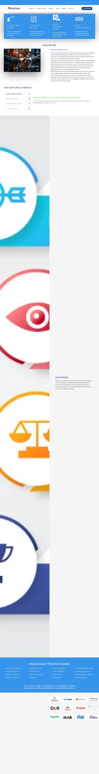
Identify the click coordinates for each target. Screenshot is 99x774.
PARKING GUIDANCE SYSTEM (83, 671)
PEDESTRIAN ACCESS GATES (36, 674)
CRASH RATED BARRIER (59, 668)
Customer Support (82, 2)
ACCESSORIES (33, 677)
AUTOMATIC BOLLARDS (35, 668)
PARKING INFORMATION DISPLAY (85, 674)
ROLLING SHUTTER (34, 671)
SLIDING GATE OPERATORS (13, 674)
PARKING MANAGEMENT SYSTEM (84, 668)
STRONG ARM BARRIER (59, 671)
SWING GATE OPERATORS (12, 671)
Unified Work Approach (12, 98)
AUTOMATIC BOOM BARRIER (13, 668)
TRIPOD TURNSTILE (58, 674)
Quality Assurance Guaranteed (14, 103)
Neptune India (68, 2)
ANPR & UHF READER (81, 677)
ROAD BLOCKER (57, 677)
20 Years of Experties (12, 108)
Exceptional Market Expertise (14, 94)
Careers (90, 2)
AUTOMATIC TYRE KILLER (12, 677)
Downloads (75, 2)
